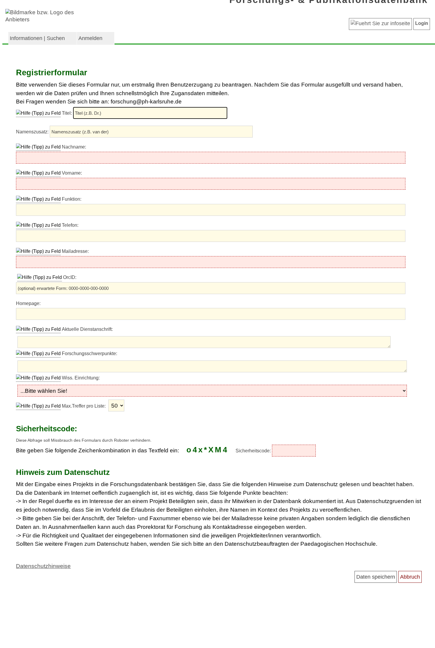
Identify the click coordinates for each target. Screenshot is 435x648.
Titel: (67, 113)
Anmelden (90, 38)
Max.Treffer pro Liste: (84, 405)
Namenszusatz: (33, 131)
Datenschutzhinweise (43, 566)
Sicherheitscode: (254, 450)
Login (421, 23)
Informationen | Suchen (37, 38)
